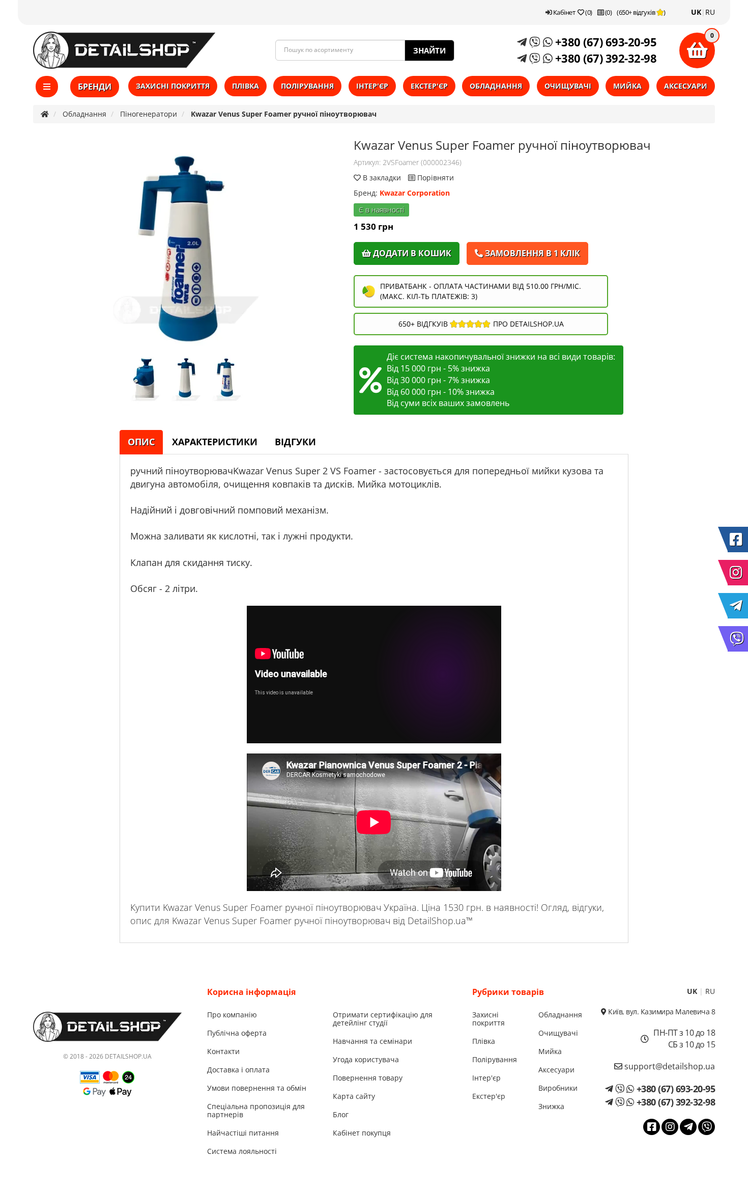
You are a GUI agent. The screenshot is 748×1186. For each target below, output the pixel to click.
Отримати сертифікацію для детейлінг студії (383, 1019)
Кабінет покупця (362, 1133)
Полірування (307, 86)
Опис (141, 442)
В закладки (382, 177)
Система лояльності (242, 1151)
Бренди (94, 86)
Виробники (558, 1088)
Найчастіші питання (243, 1133)
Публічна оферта (237, 1033)
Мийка (627, 86)
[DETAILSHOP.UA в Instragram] (738, 572)
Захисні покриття (173, 86)
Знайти (429, 50)
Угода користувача (366, 1059)
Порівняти (434, 177)
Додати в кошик (411, 253)
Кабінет (563, 12)
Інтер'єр (372, 86)
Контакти (223, 1051)
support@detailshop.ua (668, 1066)
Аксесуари (685, 86)
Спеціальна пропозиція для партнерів (256, 1110)
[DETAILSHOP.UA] (124, 50)
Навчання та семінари (372, 1041)
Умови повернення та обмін (256, 1088)
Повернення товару (367, 1078)
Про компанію (232, 1014)
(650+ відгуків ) (641, 12)
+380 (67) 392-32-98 (604, 58)
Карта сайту (354, 1096)
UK (696, 12)
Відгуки (295, 442)
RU (710, 12)
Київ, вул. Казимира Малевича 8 (661, 1011)
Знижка (551, 1106)
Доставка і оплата (238, 1069)
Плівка (245, 86)
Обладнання (496, 86)
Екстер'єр (429, 86)
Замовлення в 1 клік (531, 253)
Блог (341, 1114)
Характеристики (214, 442)
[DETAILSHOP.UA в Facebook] (738, 539)
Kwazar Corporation (415, 193)
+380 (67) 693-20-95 (604, 41)
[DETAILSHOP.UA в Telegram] (738, 605)
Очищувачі (567, 86)
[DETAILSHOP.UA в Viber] (738, 639)
